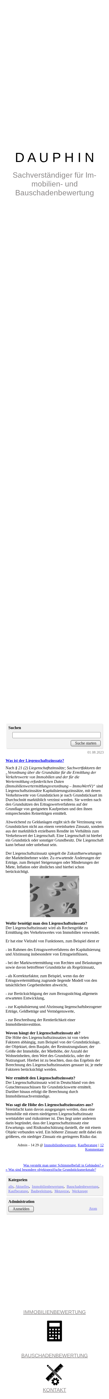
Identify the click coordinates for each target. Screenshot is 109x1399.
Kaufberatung (87, 1145)
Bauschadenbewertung (82, 1186)
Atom (93, 1208)
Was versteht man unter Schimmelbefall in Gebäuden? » (63, 1165)
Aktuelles (22, 1186)
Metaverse (62, 1191)
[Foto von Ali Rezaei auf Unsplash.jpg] (55, 896)
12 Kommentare (94, 1147)
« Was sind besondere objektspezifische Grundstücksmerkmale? (51, 1170)
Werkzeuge (80, 1191)
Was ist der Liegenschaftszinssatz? (35, 760)
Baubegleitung (41, 1191)
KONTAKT (54, 1390)
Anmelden (21, 1209)
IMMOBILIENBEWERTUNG (54, 1312)
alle (10, 1186)
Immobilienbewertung (60, 1145)
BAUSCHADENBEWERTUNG (54, 1355)
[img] (54, 350)
